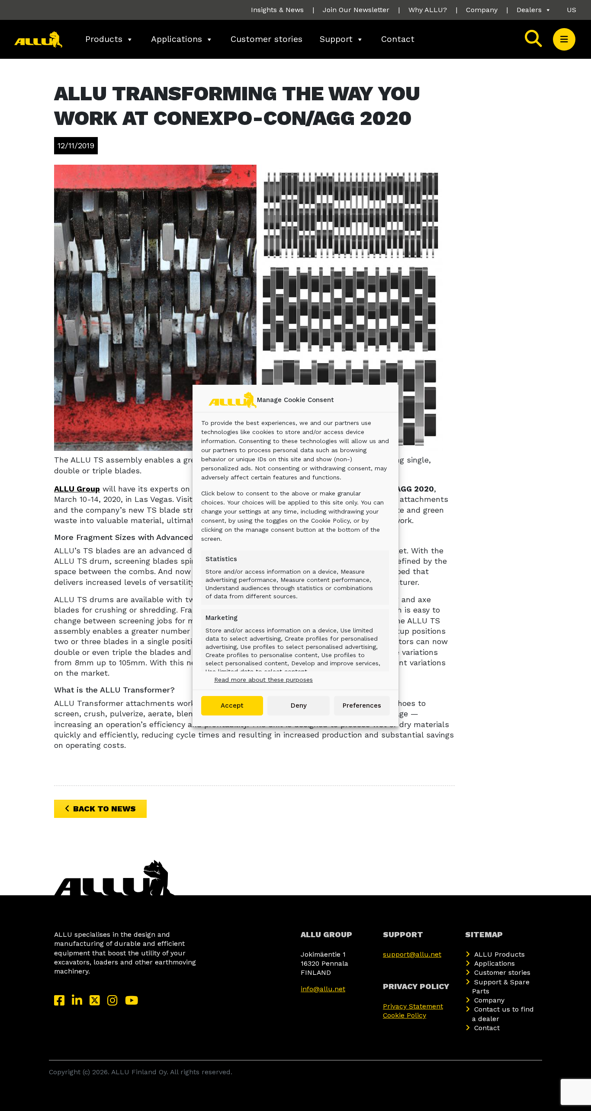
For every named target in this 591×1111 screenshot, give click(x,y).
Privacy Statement (413, 1006)
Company (482, 10)
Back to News (104, 808)
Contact (397, 39)
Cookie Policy (404, 1015)
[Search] (533, 39)
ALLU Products (499, 954)
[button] (564, 39)
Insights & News (277, 10)
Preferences (362, 705)
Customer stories (266, 39)
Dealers (529, 10)
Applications (176, 39)
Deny (299, 705)
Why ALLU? (427, 10)
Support (336, 39)
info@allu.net (323, 989)
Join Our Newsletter (356, 10)
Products (103, 39)
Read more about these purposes (263, 679)
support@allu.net (412, 954)
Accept (232, 705)
